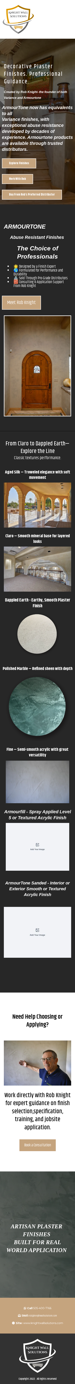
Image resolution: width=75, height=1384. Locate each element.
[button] (71, 19)
